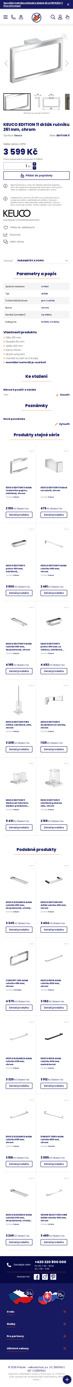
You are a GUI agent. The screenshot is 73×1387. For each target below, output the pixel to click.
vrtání (45, 286)
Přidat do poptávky (39, 175)
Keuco (18, 135)
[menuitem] (17, 101)
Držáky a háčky (50, 321)
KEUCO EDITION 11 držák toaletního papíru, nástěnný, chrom (19, 490)
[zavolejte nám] (14, 17)
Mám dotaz (17, 241)
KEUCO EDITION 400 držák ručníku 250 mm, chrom (53, 905)
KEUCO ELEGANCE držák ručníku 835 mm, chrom (19, 1139)
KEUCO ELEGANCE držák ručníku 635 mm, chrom (19, 1061)
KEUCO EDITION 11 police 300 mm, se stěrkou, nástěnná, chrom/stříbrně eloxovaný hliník (51, 646)
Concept (17, 990)
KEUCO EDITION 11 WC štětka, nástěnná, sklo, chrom (19, 724)
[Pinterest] (53, 1277)
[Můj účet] (60, 17)
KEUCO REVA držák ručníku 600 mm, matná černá (51, 1061)
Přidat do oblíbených (22, 227)
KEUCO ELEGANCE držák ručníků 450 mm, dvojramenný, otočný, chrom (19, 905)
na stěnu (46, 314)
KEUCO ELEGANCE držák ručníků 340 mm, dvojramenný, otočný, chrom (19, 1217)
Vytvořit (64, 424)
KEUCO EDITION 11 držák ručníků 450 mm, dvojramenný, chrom (19, 646)
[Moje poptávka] (67, 17)
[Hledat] (53, 17)
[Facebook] (37, 1277)
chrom (45, 307)
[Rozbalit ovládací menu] (67, 1379)
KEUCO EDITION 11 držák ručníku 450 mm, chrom (54, 568)
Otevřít (64, 395)
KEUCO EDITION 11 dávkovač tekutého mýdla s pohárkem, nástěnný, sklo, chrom (18, 803)
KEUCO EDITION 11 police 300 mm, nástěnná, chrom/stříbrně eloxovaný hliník (15, 568)
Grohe (51, 1224)
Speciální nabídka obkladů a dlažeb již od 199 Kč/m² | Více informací (33, 4)
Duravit (51, 1146)
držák (44, 293)
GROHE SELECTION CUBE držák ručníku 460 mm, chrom (54, 1217)
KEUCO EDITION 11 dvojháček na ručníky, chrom (53, 724)
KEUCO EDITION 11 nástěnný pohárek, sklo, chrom (51, 803)
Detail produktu (19, 514)
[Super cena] (31, 451)
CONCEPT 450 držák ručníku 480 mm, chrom (17, 983)
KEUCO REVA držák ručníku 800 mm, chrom (51, 983)
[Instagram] (46, 1277)
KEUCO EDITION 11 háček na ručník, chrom (54, 489)
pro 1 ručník (48, 300)
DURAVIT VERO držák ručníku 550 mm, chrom (52, 1139)
